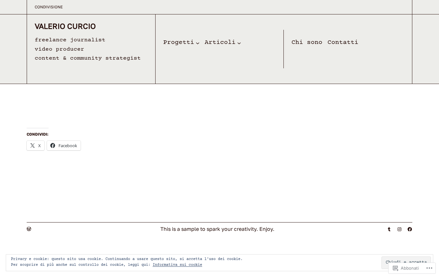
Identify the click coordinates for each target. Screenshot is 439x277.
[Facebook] (409, 229)
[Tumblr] (389, 229)
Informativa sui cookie (177, 265)
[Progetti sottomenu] (198, 43)
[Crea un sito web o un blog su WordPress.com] (29, 229)
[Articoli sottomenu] (239, 43)
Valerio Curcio (65, 25)
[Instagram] (399, 229)
